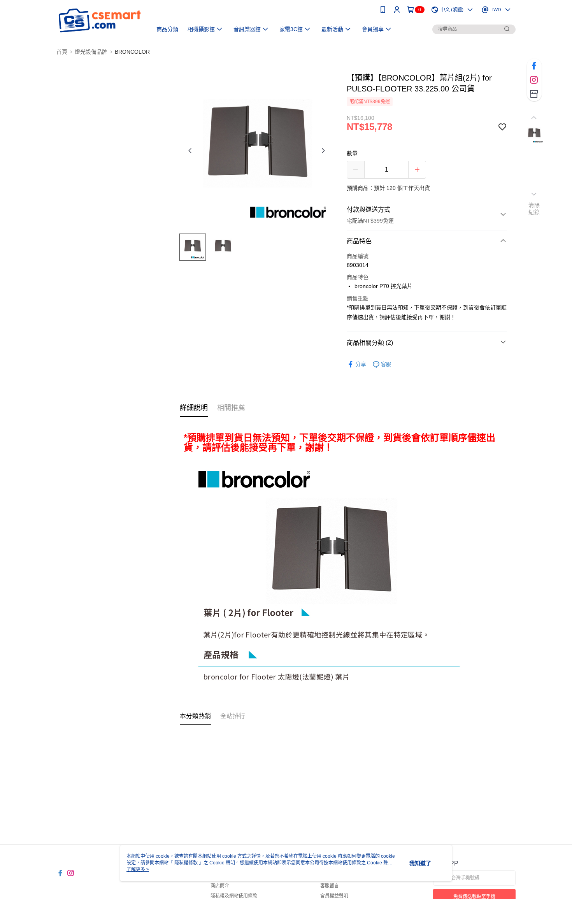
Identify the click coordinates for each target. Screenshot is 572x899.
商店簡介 (220, 885)
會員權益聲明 (334, 896)
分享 (360, 364)
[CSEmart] (99, 20)
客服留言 (329, 885)
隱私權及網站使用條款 (234, 896)
